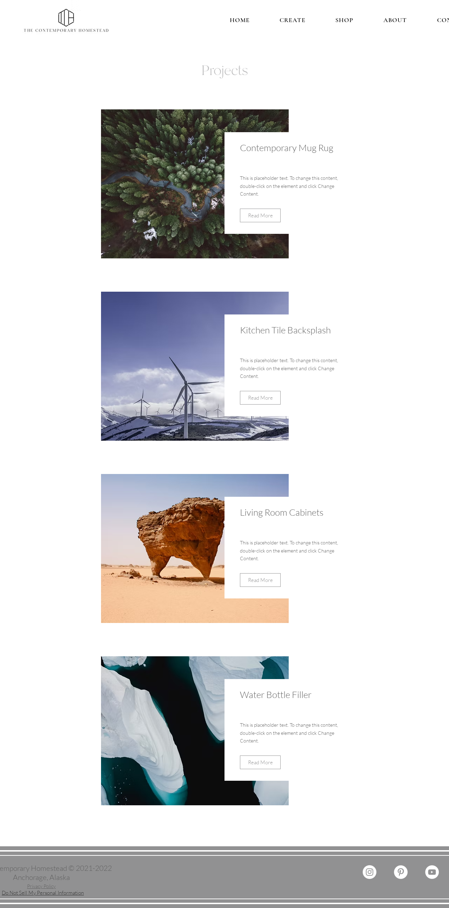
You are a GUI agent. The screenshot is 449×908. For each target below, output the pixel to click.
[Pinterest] (401, 872)
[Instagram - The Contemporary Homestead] (369, 872)
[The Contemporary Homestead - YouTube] (432, 872)
